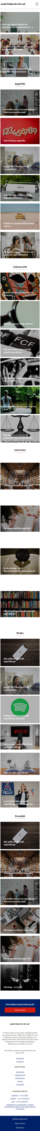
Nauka (20, 633)
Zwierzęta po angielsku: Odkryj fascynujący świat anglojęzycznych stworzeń (20, 1107)
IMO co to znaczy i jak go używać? (18, 323)
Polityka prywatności (19, 1119)
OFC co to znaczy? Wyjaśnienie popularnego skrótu (17, 351)
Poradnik (20, 816)
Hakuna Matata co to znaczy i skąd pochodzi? (19, 294)
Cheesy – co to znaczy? (20, 1099)
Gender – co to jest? (20, 1096)
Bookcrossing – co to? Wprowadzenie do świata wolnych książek (19, 569)
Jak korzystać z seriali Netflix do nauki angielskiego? (18, 745)
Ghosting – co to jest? (13, 987)
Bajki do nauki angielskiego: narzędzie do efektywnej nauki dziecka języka (17, 774)
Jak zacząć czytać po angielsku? (17, 528)
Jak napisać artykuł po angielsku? (18, 930)
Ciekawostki (20, 267)
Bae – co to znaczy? (20, 1102)
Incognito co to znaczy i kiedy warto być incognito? (20, 379)
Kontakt (20, 1062)
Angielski (20, 83)
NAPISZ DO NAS (20, 1010)
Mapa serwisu (20, 1123)
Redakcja (20, 1059)
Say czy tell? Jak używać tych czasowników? (16, 168)
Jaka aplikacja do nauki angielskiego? (14, 660)
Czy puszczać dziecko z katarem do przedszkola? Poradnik (17, 48)
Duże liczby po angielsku (14, 140)
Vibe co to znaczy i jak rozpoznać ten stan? (20, 408)
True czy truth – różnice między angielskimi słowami (18, 196)
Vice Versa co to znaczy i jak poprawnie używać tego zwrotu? (18, 436)
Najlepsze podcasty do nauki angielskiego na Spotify (16, 717)
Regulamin (20, 1128)
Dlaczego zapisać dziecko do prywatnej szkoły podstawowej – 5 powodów (17, 26)
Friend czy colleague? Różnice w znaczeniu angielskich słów (18, 253)
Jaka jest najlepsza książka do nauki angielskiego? (19, 612)
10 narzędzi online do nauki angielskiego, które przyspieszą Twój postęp (18, 802)
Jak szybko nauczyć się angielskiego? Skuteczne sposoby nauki (20, 111)
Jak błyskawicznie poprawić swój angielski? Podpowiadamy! (16, 70)
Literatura (20, 450)
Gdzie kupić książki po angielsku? (18, 485)
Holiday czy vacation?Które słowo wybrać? (19, 225)
